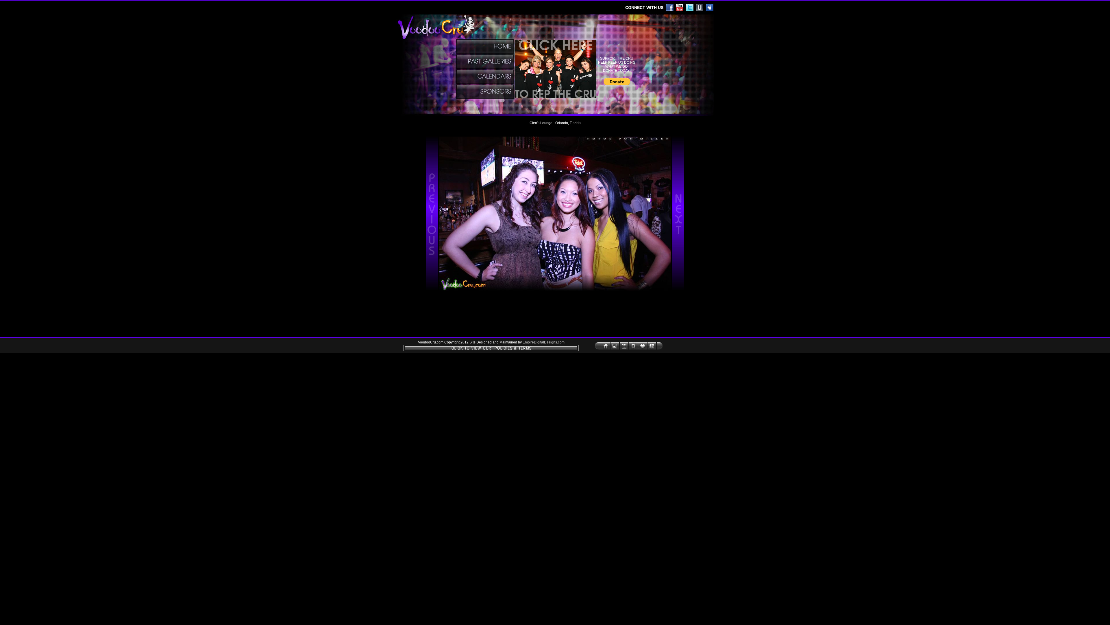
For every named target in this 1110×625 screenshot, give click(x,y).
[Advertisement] (401, 213)
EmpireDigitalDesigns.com (544, 342)
